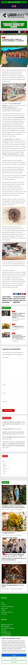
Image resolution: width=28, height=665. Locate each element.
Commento (5, 357)
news (4, 37)
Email (3, 393)
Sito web (4, 401)
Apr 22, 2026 (15, 319)
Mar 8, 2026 (15, 327)
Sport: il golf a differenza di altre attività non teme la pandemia (7, 299)
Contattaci (4, 614)
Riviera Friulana (14, 27)
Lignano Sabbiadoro (7, 23)
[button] (21, 32)
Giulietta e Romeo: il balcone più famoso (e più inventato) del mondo (18, 336)
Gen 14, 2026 (15, 339)
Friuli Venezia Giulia (8, 25)
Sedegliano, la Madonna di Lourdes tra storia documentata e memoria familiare (13, 506)
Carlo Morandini (16, 23)
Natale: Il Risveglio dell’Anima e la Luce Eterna (13, 437)
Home (2, 603)
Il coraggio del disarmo (18, 326)
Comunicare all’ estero (7, 612)
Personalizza (14, 658)
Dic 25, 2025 (6, 588)
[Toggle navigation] (19, 32)
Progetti (3, 610)
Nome (3, 384)
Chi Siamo (3, 604)
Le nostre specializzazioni (7, 606)
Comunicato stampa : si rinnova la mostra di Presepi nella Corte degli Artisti (19, 299)
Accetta (14, 655)
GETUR (22, 25)
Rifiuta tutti (14, 662)
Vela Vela (22, 23)
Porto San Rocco (16, 25)
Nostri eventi (4, 608)
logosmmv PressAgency (16, 509)
